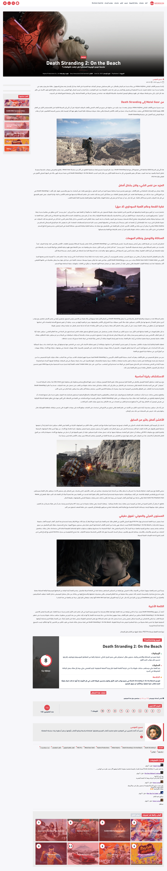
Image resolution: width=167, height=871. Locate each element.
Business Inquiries (97, 3)
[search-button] (13, 3)
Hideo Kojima (116, 747)
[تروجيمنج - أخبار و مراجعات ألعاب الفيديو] (157, 3)
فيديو (126, 3)
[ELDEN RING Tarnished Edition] (114, 830)
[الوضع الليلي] (9, 3)
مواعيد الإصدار (109, 3)
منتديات (116, 3)
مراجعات (141, 3)
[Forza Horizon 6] (83, 854)
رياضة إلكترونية (133, 3)
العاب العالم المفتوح (69, 747)
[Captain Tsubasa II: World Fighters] (146, 830)
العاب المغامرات (56, 747)
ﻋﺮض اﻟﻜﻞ (136, 814)
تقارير (121, 3)
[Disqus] (98, 784)
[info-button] (5, 3)
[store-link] (17, 3)
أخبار (146, 3)
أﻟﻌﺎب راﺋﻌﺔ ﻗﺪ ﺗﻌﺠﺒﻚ (152, 814)
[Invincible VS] (51, 854)
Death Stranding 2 (150, 747)
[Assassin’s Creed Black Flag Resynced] (51, 830)
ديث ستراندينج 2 (45, 747)
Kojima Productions (103, 747)
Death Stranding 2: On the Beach (132, 747)
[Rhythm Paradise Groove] (146, 854)
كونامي (153, 752)
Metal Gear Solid (89, 747)
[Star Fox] (114, 854)
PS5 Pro (79, 747)
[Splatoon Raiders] (83, 830)
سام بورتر (160, 752)
